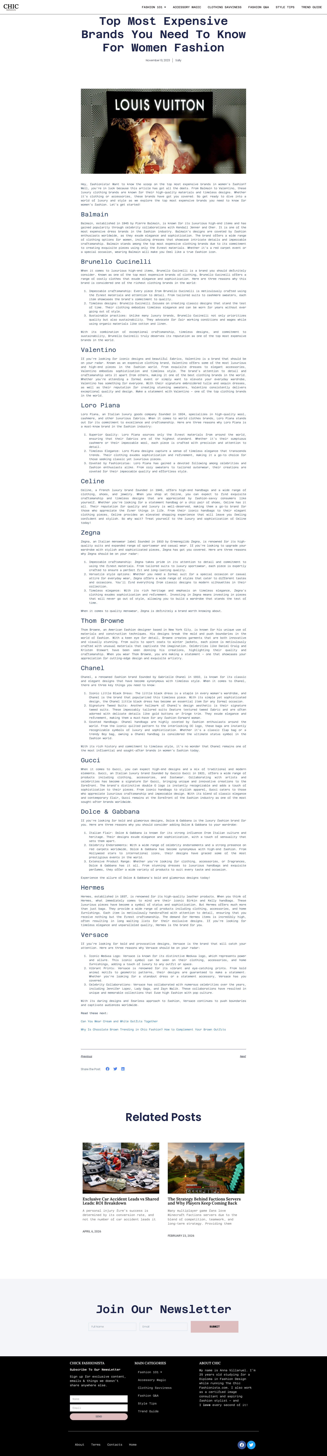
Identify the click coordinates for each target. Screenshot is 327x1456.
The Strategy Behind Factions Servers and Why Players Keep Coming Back (204, 1201)
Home (133, 1444)
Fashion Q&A (258, 7)
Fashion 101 (152, 7)
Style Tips (285, 7)
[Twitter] (251, 1445)
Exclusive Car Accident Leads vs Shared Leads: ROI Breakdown (121, 1201)
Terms (95, 1444)
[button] (108, 1069)
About (79, 1444)
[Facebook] (242, 1445)
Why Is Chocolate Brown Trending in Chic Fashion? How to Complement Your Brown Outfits (153, 1029)
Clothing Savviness (225, 7)
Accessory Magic (187, 7)
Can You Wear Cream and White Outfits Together (119, 1021)
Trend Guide (311, 7)
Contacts (114, 1444)
